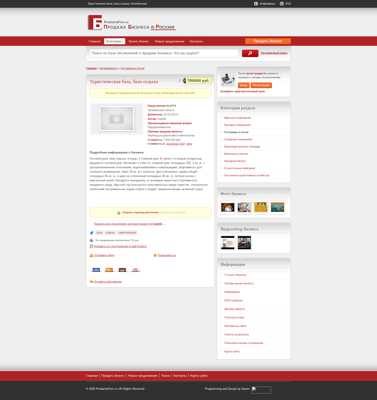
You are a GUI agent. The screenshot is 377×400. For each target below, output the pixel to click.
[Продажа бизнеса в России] (132, 22)
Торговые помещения (237, 125)
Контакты (196, 41)
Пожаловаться (167, 255)
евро (189, 143)
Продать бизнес (268, 41)
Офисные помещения (237, 117)
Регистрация (261, 85)
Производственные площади (242, 146)
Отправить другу (104, 255)
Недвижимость (108, 68)
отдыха (110, 232)
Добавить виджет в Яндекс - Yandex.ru (135, 269)
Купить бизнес (139, 41)
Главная (95, 41)
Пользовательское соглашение (243, 343)
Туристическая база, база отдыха (124, 81)
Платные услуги (234, 317)
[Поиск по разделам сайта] (250, 53)
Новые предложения (169, 41)
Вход (243, 85)
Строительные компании (239, 168)
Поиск (165, 375)
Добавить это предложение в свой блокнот (120, 246)
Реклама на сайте (235, 326)
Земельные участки (236, 153)
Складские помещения (238, 139)
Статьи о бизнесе (235, 274)
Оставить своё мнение (108, 281)
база (99, 232)
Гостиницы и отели (132, 68)
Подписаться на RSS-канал (109, 269)
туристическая (127, 232)
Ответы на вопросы (236, 334)
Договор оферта (234, 309)
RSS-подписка (233, 300)
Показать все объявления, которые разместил (128, 223)
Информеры (232, 292)
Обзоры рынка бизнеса (239, 283)
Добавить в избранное (122, 269)
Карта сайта (232, 351)
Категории (112, 41)
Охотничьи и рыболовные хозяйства (246, 175)
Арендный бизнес (235, 161)
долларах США (175, 143)
